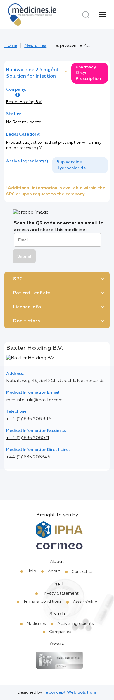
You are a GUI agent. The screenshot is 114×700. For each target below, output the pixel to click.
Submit (24, 256)
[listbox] (80, 165)
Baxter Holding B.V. (24, 102)
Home (10, 45)
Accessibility (85, 602)
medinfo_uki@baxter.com (34, 400)
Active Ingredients (75, 624)
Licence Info (27, 307)
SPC (18, 279)
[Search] (86, 15)
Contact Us (83, 572)
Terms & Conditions (42, 601)
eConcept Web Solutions (71, 692)
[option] (80, 165)
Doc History (26, 321)
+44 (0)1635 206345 (28, 457)
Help (31, 571)
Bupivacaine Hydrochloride (71, 165)
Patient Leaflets (31, 293)
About (54, 571)
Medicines (35, 45)
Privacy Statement (60, 593)
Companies (60, 632)
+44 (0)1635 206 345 (28, 419)
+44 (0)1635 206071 (27, 438)
